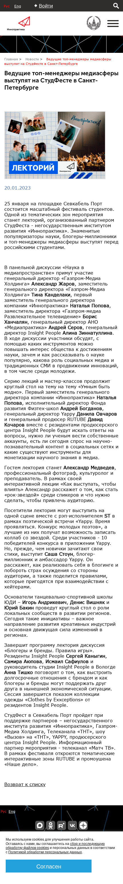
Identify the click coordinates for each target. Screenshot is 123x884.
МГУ (97, 27)
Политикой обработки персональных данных (45, 851)
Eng (17, 6)
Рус (6, 6)
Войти (46, 5)
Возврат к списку (24, 784)
